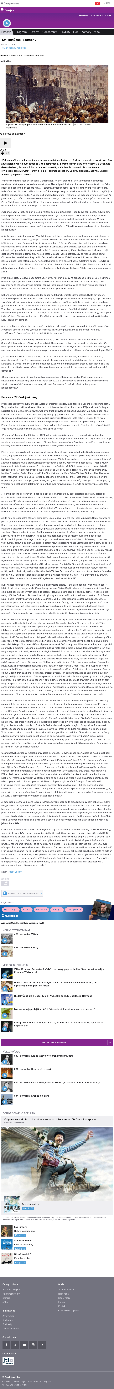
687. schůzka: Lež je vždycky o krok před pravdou (43, 1055)
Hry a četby (9, 909)
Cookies (6, 1381)
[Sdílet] (7, 153)
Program (83, 16)
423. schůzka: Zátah (26, 934)
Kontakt (62, 1306)
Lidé (76, 32)
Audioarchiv (97, 16)
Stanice (6, 1298)
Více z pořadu (11, 1051)
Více (98, 32)
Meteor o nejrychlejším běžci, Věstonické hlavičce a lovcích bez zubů (55, 1009)
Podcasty (7, 1324)
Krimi (25, 909)
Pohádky (40, 909)
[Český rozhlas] (10, 3)
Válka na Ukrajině (11, 1289)
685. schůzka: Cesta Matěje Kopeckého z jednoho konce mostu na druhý (57, 1082)
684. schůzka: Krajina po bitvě (31, 1095)
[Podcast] (2, 153)
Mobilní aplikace (11, 1328)
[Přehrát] (5, 143)
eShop (6, 1302)
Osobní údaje (19, 1381)
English (47, 1381)
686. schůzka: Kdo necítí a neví (32, 1069)
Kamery (109, 16)
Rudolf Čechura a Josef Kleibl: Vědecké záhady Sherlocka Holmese (53, 996)
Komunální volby (11, 1293)
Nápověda (63, 1293)
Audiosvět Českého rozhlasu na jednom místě (22, 923)
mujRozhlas (7, 902)
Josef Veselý (15, 872)
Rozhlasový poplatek (69, 1310)
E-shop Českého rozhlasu (19, 1113)
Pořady (34, 32)
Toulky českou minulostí (13, 48)
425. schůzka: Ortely (26, 947)
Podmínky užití (34, 1381)
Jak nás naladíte (66, 1289)
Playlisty (65, 32)
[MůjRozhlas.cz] (5, 61)
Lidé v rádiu (64, 1298)
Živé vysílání (73, 909)
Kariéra (61, 1302)
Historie (6, 32)
